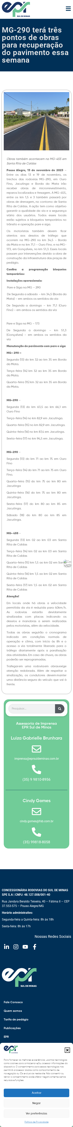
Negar (36, 1103)
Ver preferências (36, 1113)
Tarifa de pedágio (16, 1019)
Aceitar (36, 1092)
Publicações (12, 1028)
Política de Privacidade (36, 1122)
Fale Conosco (13, 1002)
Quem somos (13, 1011)
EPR (6, 1037)
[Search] (59, 708)
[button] (67, 1050)
